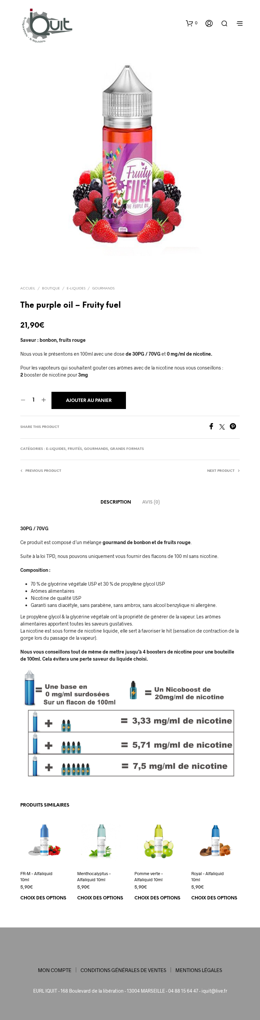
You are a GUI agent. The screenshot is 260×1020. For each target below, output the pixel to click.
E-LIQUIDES (76, 288)
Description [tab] (116, 502)
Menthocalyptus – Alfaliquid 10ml (94, 877)
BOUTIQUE (51, 288)
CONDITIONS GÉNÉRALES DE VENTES (123, 970)
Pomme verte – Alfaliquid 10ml (148, 877)
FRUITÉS (75, 449)
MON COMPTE (54, 970)
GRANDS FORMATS (127, 449)
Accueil (27, 288)
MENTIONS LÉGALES (198, 970)
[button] (191, 23)
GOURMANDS (103, 288)
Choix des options (43, 898)
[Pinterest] (235, 427)
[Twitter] (224, 427)
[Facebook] (213, 427)
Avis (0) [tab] (151, 502)
